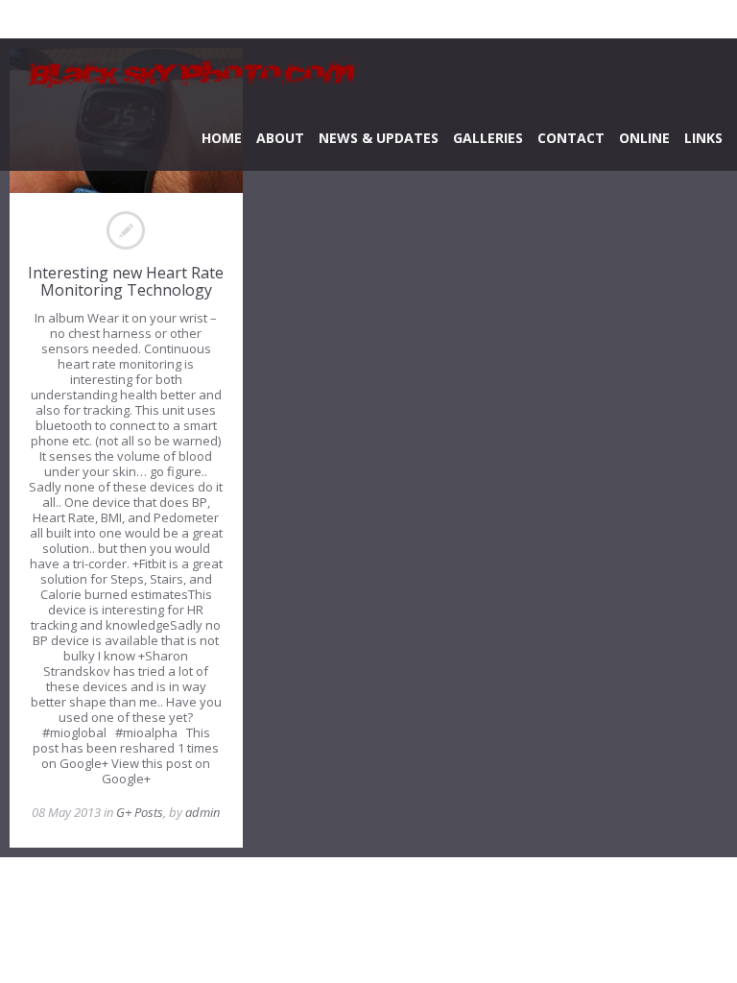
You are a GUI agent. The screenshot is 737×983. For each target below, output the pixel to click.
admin (202, 812)
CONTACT (571, 138)
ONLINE (644, 138)
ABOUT (280, 138)
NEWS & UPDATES (379, 138)
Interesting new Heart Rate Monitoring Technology (126, 281)
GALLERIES (488, 138)
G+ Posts (139, 812)
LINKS (703, 138)
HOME (222, 138)
